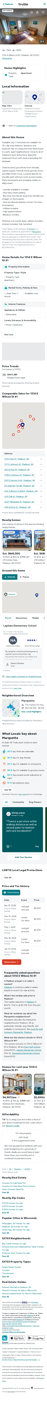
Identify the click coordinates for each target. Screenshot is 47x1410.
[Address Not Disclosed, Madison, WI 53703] (17, 1084)
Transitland (34, 1302)
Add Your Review (23, 857)
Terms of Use (35, 1352)
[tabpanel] (23, 931)
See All (8, 790)
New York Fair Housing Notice (12, 1324)
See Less (10, 334)
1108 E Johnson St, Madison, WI (19, 475)
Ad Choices (36, 1355)
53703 (32, 229)
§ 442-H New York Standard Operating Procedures (19, 1322)
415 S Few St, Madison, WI (16, 459)
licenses (30, 1315)
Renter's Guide (13, 1126)
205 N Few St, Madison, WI (17, 469)
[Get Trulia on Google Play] (36, 1338)
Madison (8, 987)
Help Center (11, 1391)
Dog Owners (35, 802)
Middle (35, 618)
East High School (32, 1047)
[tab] (9, 577)
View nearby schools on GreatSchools (23, 676)
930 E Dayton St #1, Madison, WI (19, 480)
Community (18, 802)
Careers (4, 1352)
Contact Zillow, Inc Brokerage (13, 1332)
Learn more (17, 688)
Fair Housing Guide (35, 1349)
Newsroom (12, 1352)
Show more (10, 962)
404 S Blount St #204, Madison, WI (21, 491)
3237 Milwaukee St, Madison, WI (19, 502)
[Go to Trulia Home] (23, 4)
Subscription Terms (8, 1355)
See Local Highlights (31, 711)
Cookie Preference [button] (8, 1358)
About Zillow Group (21, 1349)
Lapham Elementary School (29, 1050)
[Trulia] (4, 1338)
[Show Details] (41, 459)
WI (10, 1169)
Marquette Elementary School (26, 1053)
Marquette (7, 58)
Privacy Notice (26, 1355)
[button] (45, 4)
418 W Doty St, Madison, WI (17, 507)
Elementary (21, 618)
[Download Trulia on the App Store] (17, 1338)
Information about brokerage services (19, 1326)
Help (18, 1355)
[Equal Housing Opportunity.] (32, 1388)
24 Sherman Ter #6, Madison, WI (19, 485)
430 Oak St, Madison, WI (15, 496)
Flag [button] (37, 846)
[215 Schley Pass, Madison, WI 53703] (17, 540)
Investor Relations (23, 1352)
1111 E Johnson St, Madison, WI (18, 464)
